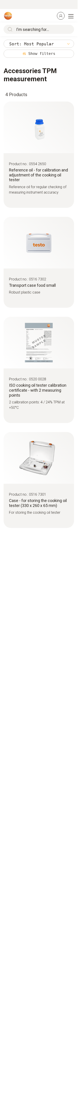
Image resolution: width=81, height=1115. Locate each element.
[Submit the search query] (9, 29)
